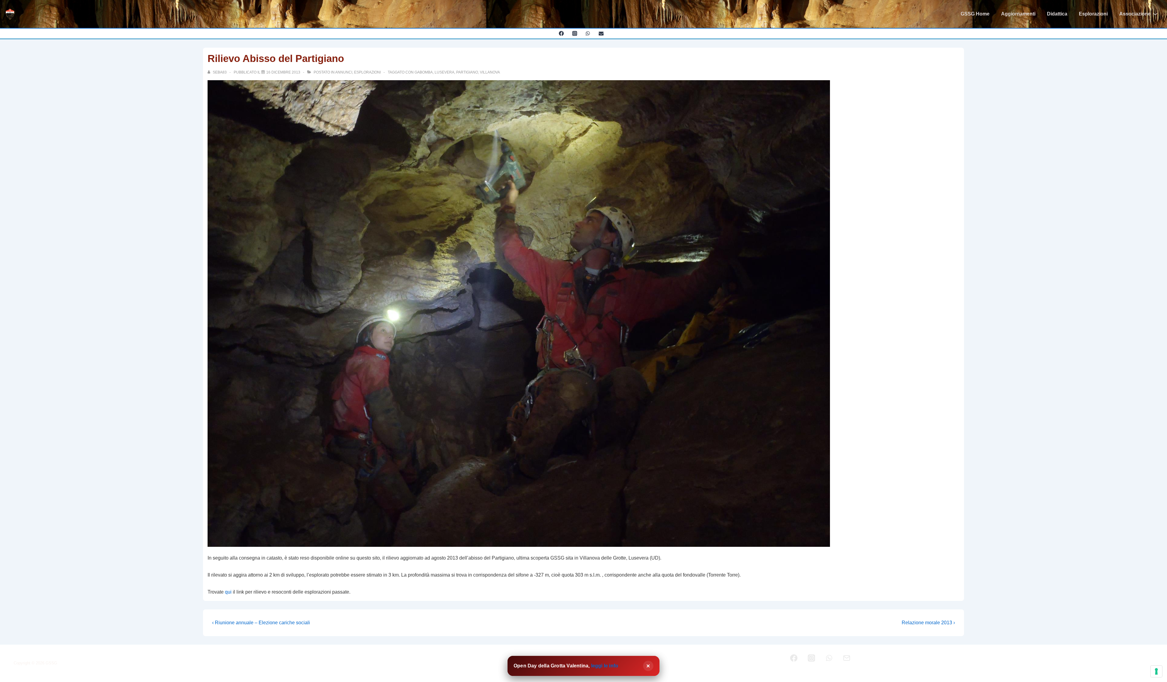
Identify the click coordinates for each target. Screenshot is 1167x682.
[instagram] (574, 33)
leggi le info (604, 665)
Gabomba (424, 72)
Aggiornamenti (1018, 13)
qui (228, 592)
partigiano (467, 72)
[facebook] (561, 33)
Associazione (1135, 13)
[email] (601, 33)
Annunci (343, 72)
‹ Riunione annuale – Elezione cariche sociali (261, 622)
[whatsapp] (588, 33)
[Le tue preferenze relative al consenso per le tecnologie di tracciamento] (1156, 671)
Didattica (1057, 13)
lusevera (444, 72)
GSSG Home (975, 13)
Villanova (490, 72)
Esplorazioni (1093, 13)
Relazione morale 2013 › (928, 622)
